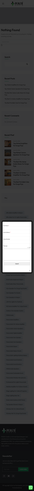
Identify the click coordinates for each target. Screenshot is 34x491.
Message (5, 246)
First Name (6, 225)
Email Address (6, 232)
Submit (17, 264)
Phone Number (6, 239)
